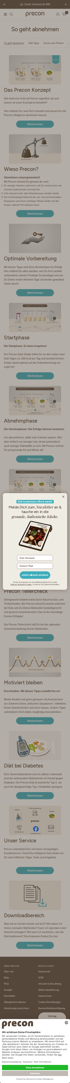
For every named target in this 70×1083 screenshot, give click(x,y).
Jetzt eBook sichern (35, 575)
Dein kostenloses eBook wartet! (35, 501)
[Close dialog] (63, 497)
